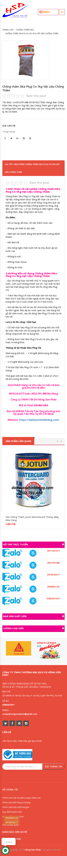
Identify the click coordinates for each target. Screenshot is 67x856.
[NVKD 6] (33, 589)
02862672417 (8, 704)
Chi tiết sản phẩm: (32, 168)
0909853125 (11, 817)
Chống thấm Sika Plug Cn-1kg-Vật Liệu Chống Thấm (33, 88)
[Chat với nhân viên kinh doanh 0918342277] (12, 553)
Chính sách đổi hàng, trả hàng (16, 802)
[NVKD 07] (33, 553)
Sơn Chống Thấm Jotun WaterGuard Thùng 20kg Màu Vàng (32, 519)
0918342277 (11, 822)
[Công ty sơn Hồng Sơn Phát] (15, 11)
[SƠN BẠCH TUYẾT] (48, 650)
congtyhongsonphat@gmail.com (19, 714)
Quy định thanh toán (12, 811)
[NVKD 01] (33, 565)
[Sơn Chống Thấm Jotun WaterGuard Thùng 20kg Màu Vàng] (33, 480)
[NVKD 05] (33, 601)
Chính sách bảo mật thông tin (15, 807)
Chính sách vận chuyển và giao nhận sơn (21, 797)
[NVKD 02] (33, 577)
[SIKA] (18, 648)
